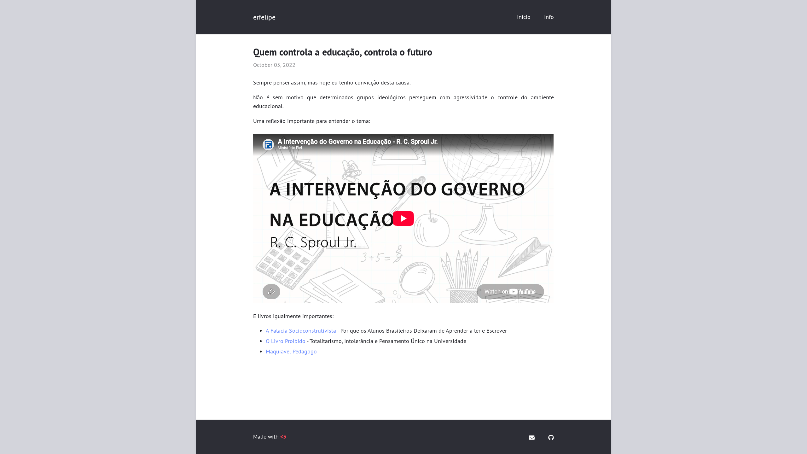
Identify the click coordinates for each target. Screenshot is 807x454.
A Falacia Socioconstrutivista (301, 330)
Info (549, 16)
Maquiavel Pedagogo (291, 351)
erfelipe (264, 17)
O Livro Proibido (285, 341)
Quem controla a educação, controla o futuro (342, 52)
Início (524, 16)
